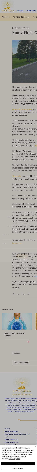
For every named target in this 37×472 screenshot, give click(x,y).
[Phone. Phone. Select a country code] (6, 252)
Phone (5, 249)
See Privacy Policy (14, 459)
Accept (18, 464)
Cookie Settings (18, 468)
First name (6, 231)
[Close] (34, 447)
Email (5, 240)
